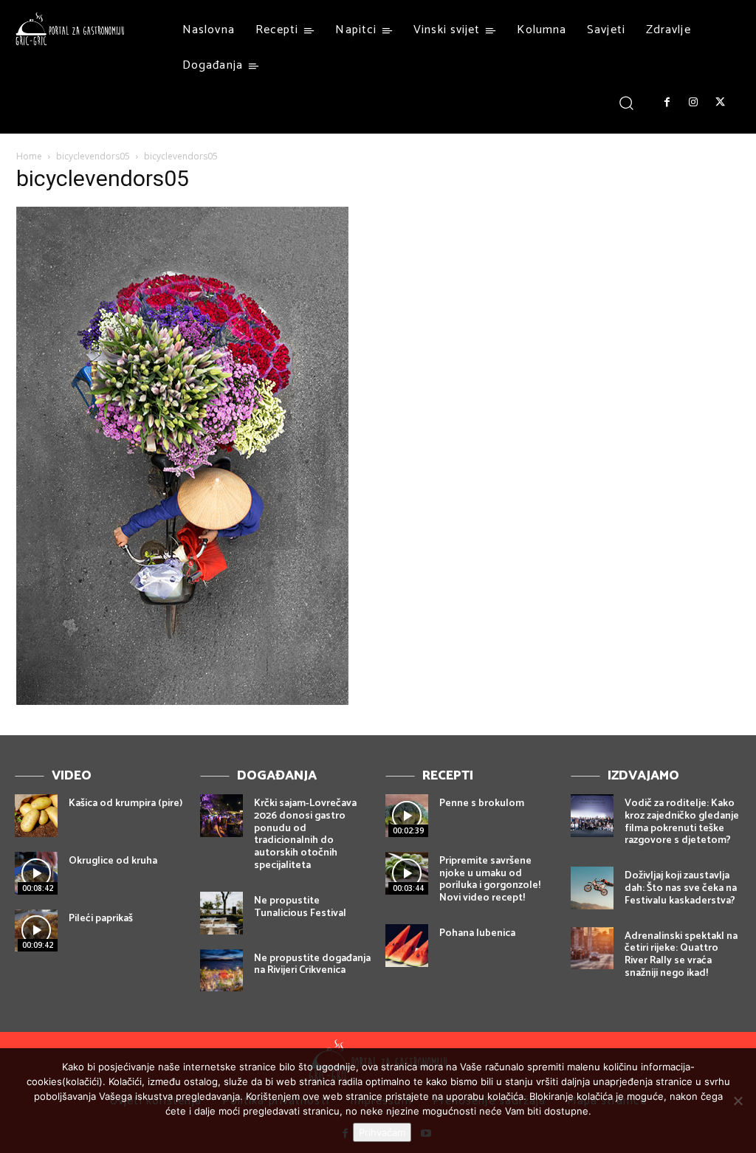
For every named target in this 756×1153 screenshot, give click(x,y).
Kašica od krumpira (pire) (125, 803)
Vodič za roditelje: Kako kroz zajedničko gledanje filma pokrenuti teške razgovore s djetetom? (682, 822)
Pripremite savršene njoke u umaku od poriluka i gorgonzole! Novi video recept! (489, 879)
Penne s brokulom (481, 803)
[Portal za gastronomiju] (70, 29)
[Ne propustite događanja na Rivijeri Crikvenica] (221, 970)
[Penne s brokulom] (406, 815)
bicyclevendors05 (93, 156)
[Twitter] (720, 102)
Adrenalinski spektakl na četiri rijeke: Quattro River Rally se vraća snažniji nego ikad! (681, 955)
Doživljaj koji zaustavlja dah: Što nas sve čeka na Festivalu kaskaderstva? (681, 888)
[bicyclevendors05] (182, 701)
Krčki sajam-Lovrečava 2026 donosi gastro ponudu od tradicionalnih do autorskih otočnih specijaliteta (305, 834)
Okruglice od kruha (113, 861)
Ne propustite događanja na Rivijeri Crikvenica (312, 965)
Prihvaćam (382, 1132)
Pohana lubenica (477, 933)
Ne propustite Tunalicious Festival (300, 907)
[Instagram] (693, 102)
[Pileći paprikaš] (36, 930)
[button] (626, 102)
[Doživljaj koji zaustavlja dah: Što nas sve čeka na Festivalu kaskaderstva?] (592, 888)
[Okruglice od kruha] (36, 873)
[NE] (737, 1100)
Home (29, 156)
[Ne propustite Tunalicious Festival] (221, 913)
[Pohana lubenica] (406, 945)
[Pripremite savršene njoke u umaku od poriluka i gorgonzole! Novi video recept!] (406, 873)
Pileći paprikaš (101, 918)
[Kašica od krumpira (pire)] (36, 815)
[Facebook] (666, 102)
